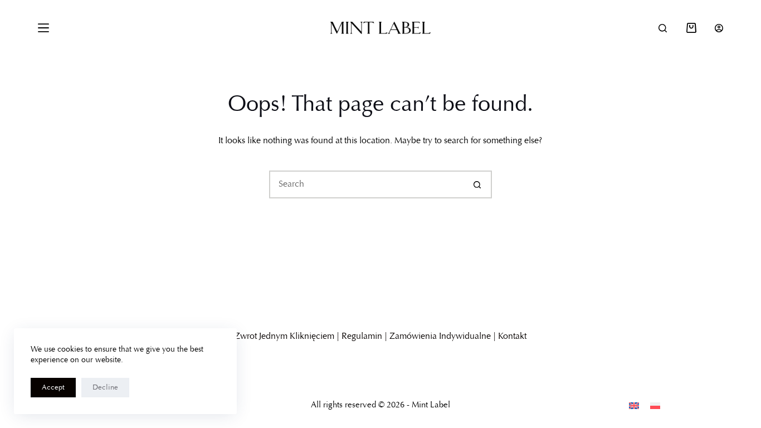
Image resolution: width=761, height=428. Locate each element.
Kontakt (512, 336)
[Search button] (478, 184)
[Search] (662, 28)
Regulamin (362, 336)
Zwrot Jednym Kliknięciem (284, 336)
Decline (105, 387)
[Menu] (43, 27)
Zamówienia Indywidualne (440, 336)
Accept (53, 387)
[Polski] (655, 405)
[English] (634, 405)
